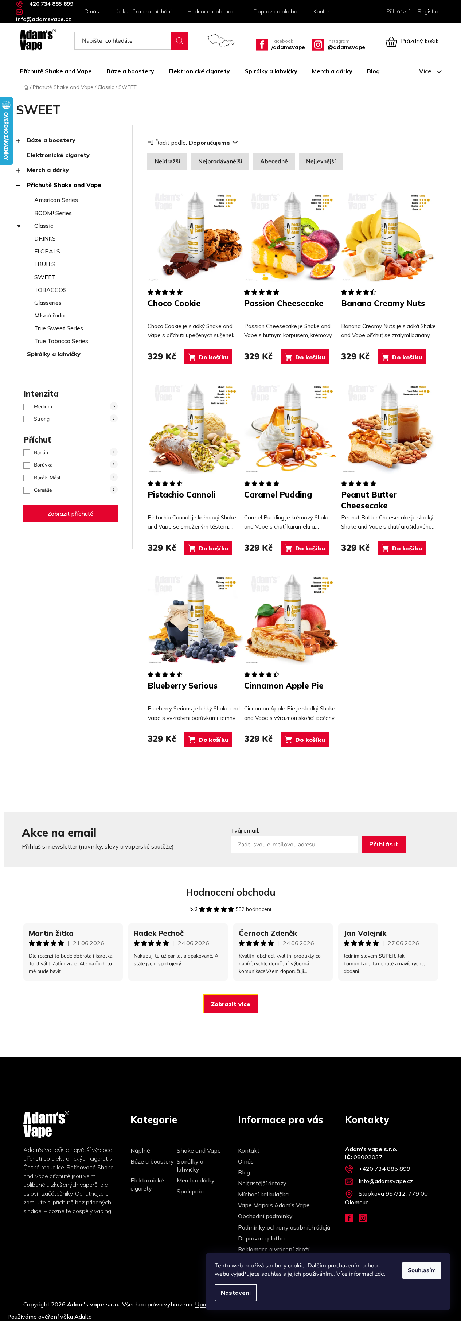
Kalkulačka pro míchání (143, 11)
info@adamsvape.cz (43, 19)
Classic (43, 225)
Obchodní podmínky (265, 1216)
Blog (244, 1172)
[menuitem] (59, 71)
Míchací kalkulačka (263, 1194)
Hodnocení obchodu (212, 11)
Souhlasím (422, 1270)
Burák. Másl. (74, 477)
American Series (56, 199)
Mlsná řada (49, 315)
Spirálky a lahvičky (54, 354)
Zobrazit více (230, 1004)
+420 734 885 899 (49, 3)
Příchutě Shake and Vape (64, 184)
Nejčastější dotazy (262, 1183)
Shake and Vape (199, 1150)
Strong (74, 419)
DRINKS (45, 238)
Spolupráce (192, 1191)
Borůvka (74, 464)
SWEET (45, 277)
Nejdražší (167, 161)
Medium (74, 406)
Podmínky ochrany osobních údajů (284, 1227)
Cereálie (74, 490)
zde (379, 1273)
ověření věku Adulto (65, 1316)
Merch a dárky (48, 170)
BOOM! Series (53, 213)
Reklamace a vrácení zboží (273, 1249)
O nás (91, 11)
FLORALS (47, 251)
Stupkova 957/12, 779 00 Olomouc (386, 1198)
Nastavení (236, 1292)
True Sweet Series (58, 328)
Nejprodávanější (220, 161)
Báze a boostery (51, 140)
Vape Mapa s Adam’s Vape (274, 1205)
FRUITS (44, 264)
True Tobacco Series (61, 340)
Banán (74, 452)
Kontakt (322, 11)
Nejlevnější (321, 161)
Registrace (431, 11)
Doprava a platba (275, 11)
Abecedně (274, 161)
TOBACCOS (50, 289)
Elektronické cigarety (58, 155)
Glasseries (48, 302)
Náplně (140, 1150)
